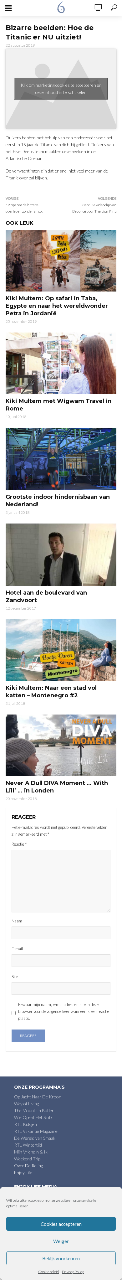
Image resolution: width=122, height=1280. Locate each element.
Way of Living (26, 1103)
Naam (17, 920)
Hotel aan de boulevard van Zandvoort (46, 596)
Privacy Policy (73, 1271)
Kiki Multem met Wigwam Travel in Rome (58, 405)
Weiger (61, 1241)
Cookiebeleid (48, 1271)
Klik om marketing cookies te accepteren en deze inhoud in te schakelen (61, 88)
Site (15, 976)
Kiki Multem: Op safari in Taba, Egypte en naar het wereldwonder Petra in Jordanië (57, 306)
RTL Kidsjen (25, 1124)
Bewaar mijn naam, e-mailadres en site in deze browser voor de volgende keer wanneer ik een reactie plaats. (63, 1011)
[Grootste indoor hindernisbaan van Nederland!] (61, 459)
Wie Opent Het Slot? (33, 1117)
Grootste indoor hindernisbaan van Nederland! (58, 500)
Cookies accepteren (61, 1224)
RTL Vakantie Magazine (36, 1131)
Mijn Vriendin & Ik (31, 1151)
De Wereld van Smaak (34, 1138)
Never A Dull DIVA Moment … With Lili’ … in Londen (57, 787)
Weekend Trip (27, 1158)
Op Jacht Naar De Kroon (37, 1096)
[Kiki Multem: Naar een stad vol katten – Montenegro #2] (61, 650)
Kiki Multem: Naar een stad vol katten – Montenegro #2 (51, 691)
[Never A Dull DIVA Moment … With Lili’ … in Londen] (61, 745)
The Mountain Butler (34, 1110)
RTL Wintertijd (28, 1145)
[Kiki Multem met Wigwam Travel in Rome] (61, 363)
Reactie (19, 844)
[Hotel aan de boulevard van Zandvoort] (61, 555)
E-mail (17, 948)
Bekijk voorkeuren (61, 1258)
